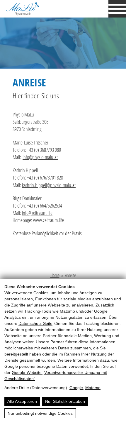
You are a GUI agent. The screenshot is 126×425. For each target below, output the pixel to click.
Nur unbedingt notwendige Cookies (40, 413)
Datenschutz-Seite (35, 323)
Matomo (93, 387)
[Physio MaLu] (32, 9)
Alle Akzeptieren (22, 401)
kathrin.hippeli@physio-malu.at (49, 185)
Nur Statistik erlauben (65, 401)
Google (76, 387)
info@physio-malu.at (40, 157)
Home (54, 275)
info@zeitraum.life (37, 212)
